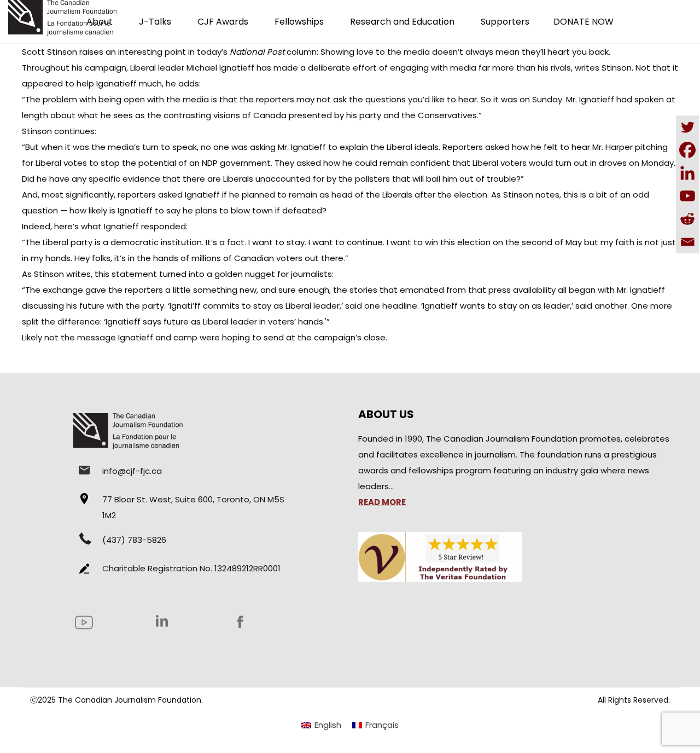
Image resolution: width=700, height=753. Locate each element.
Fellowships (299, 21)
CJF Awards (222, 21)
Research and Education (402, 21)
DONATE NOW (583, 21)
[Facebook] (687, 149)
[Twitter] (687, 126)
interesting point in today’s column (217, 51)
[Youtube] (687, 195)
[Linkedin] (687, 172)
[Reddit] (687, 218)
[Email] (687, 241)
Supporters (505, 21)
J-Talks (155, 21)
